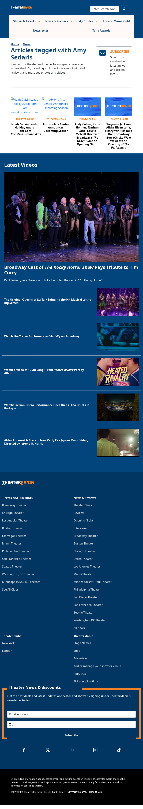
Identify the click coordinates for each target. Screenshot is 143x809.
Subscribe (71, 735)
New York (8, 643)
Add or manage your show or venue (97, 666)
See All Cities (10, 589)
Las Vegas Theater (14, 536)
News (27, 44)
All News (79, 628)
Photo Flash (88, 119)
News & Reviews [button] (57, 21)
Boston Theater (12, 528)
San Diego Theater (86, 597)
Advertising (81, 658)
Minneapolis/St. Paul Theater (21, 582)
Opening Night (83, 520)
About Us (80, 674)
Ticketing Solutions (86, 681)
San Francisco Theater (16, 559)
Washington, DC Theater (18, 574)
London (7, 651)
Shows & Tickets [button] (24, 21)
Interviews (80, 528)
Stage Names (82, 643)
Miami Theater (11, 543)
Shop (77, 651)
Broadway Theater (14, 505)
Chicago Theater (13, 513)
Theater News (25, 119)
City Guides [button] (85, 21)
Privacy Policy (77, 791)
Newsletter (40, 30)
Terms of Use (94, 791)
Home (15, 44)
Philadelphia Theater (15, 551)
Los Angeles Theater (15, 520)
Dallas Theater (83, 559)
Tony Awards (101, 30)
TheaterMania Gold (116, 21)
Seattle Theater (12, 566)
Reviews (79, 513)
